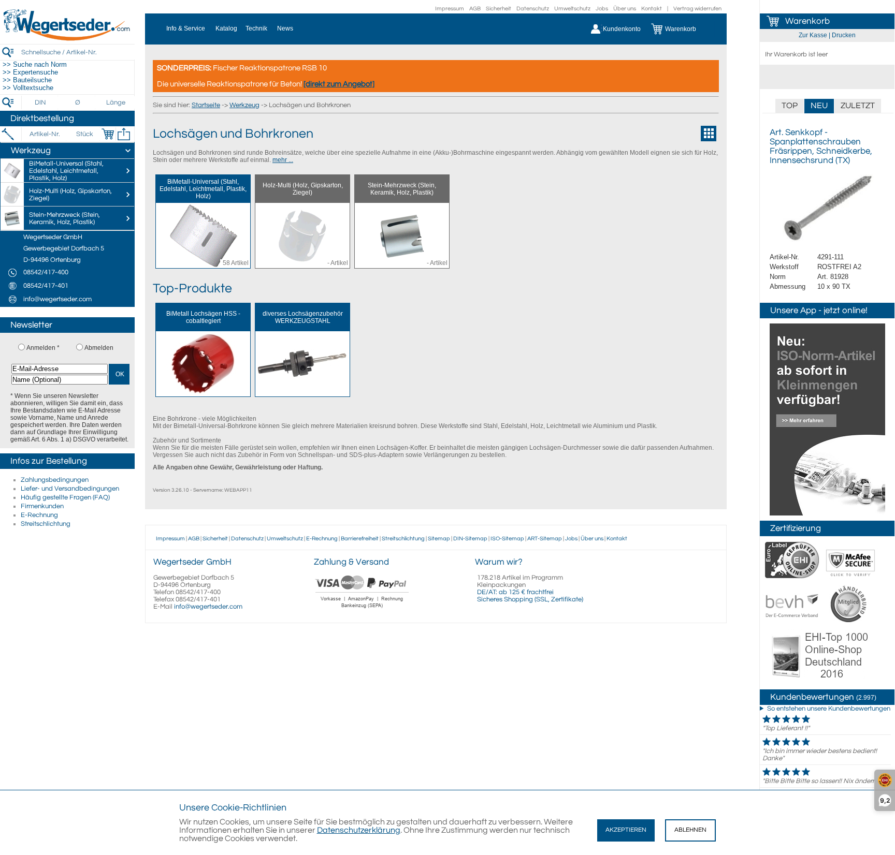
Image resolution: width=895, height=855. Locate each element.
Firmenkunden (42, 506)
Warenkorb (807, 21)
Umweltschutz (572, 8)
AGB (475, 8)
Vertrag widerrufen (697, 8)
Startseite (206, 105)
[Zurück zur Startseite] (67, 39)
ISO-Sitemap (507, 538)
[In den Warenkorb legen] (108, 134)
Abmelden (98, 347)
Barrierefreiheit (360, 538)
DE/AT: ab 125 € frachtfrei (515, 592)
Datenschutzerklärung (358, 830)
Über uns (624, 8)
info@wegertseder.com (208, 606)
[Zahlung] (362, 609)
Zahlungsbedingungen (55, 479)
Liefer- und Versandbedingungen (70, 488)
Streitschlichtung (45, 523)
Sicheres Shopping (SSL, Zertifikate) (530, 599)
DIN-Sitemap (470, 538)
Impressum (449, 8)
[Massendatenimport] (124, 134)
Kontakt (651, 8)
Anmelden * (43, 347)
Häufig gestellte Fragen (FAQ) (65, 497)
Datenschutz (532, 8)
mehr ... (282, 160)
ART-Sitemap (544, 538)
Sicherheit (498, 8)
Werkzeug (244, 105)
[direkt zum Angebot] (339, 84)
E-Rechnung (39, 515)
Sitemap (439, 538)
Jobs (602, 8)
